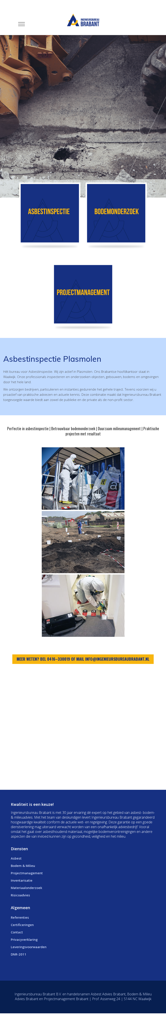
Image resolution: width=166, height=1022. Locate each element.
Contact (17, 932)
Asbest (16, 858)
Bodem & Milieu (23, 865)
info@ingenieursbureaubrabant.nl (117, 659)
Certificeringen (22, 925)
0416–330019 (58, 659)
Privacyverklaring (24, 939)
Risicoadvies (20, 895)
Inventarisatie (21, 880)
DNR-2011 (18, 954)
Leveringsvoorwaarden (28, 947)
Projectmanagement (27, 873)
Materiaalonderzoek (26, 888)
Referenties (20, 917)
